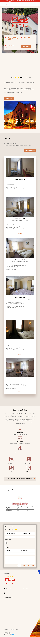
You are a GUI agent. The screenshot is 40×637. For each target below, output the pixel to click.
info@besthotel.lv (8, 588)
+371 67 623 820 (11, 45)
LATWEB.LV (13, 634)
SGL (6, 541)
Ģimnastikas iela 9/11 (9, 593)
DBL (6, 542)
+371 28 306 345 (11, 47)
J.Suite (7, 547)
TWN (7, 543)
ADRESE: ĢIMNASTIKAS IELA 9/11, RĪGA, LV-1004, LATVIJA (13, 38)
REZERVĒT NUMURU (25, 46)
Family (7, 546)
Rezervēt (20, 194)
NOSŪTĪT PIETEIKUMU (28, 565)
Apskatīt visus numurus (30, 150)
